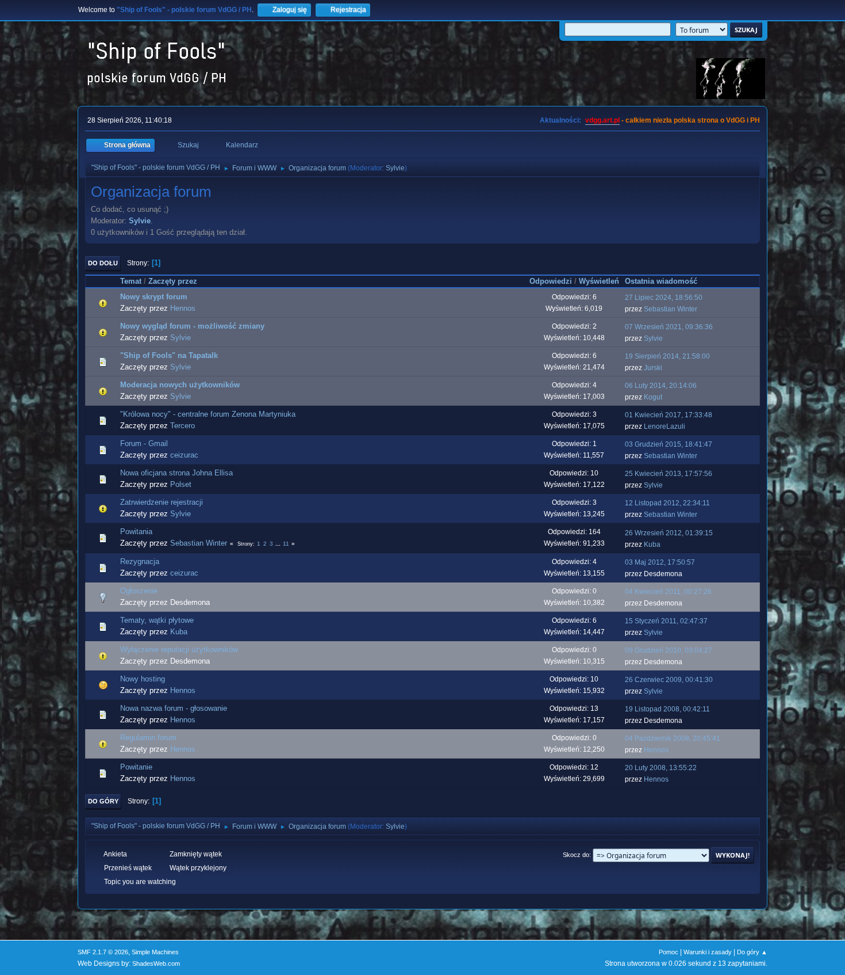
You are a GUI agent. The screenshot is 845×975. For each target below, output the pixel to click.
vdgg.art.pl (602, 120)
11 (286, 543)
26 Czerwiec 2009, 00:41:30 (669, 680)
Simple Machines (155, 952)
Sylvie (395, 168)
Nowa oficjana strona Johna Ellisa (176, 473)
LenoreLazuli (664, 426)
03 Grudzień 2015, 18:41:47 (668, 444)
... (278, 543)
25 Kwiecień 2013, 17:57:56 (668, 474)
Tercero (182, 425)
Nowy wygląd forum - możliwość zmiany (192, 326)
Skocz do (576, 854)
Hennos (182, 308)
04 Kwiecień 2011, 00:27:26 (668, 592)
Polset (180, 484)
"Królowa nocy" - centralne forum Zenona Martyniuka (207, 414)
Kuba (652, 544)
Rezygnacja (139, 561)
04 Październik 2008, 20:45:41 (672, 738)
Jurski (653, 368)
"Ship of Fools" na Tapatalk (169, 355)
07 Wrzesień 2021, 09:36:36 (669, 327)
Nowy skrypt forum (153, 296)
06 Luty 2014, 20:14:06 (661, 386)
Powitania (136, 531)
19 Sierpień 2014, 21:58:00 (667, 356)
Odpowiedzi (550, 281)
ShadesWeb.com (156, 963)
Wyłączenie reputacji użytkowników (179, 649)
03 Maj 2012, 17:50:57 (660, 562)
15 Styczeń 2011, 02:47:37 (666, 621)
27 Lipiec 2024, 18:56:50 (663, 298)
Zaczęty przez (172, 281)
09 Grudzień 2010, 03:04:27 (668, 650)
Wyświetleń (599, 281)
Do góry (103, 801)
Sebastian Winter (670, 309)
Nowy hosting (142, 679)
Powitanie (136, 767)
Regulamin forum (148, 737)
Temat (130, 281)
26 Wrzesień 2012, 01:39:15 (669, 533)
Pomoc (668, 952)
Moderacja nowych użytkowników (180, 384)
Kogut (653, 397)
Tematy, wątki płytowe (157, 620)
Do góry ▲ (752, 952)
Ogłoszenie (139, 590)
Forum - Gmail (144, 443)
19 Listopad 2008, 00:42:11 (667, 709)
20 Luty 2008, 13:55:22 (661, 768)
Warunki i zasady (707, 952)
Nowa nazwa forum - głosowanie (173, 708)
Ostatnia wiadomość (661, 281)
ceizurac (184, 455)
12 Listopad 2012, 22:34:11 (667, 503)
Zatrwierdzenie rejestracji (161, 502)
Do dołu (103, 263)
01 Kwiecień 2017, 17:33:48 (668, 415)
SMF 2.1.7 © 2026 (103, 952)
